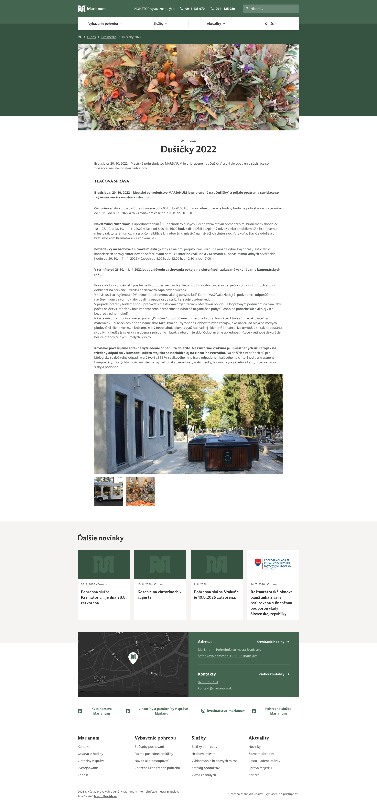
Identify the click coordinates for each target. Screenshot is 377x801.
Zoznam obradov (261, 754)
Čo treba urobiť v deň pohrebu (157, 768)
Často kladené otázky (264, 761)
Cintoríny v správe (91, 761)
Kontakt (84, 746)
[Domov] (92, 8)
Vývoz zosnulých (204, 775)
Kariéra (254, 775)
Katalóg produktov (206, 768)
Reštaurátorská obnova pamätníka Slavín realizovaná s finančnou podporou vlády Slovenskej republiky (272, 602)
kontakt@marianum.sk (215, 688)
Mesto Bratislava (105, 796)
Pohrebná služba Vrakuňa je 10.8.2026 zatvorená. (216, 594)
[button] (188, 440)
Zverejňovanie (88, 768)
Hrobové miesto (204, 754)
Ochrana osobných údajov (245, 794)
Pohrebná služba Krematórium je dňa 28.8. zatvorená (103, 597)
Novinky (255, 746)
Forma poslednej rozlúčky (154, 754)
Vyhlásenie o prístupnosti (282, 794)
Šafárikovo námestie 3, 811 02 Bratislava (227, 656)
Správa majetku (260, 768)
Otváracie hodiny (90, 754)
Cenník (83, 775)
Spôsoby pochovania (150, 746)
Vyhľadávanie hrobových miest (214, 761)
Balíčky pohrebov (204, 746)
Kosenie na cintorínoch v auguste (159, 594)
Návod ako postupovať (151, 761)
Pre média (108, 37)
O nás (91, 37)
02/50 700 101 (208, 682)
